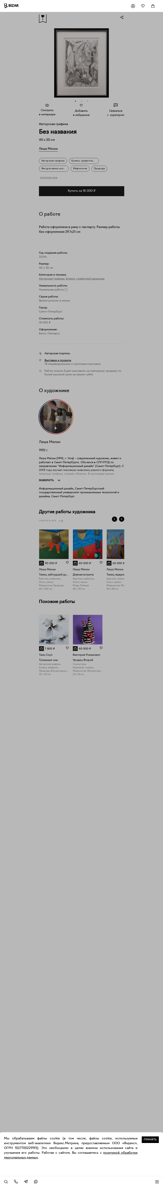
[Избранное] (143, 6)
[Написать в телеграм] (26, 1181)
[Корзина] (153, 6)
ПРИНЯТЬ (150, 1139)
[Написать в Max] (36, 1181)
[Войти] (133, 6)
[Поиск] (6, 1181)
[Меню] (157, 1182)
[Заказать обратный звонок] (16, 1181)
